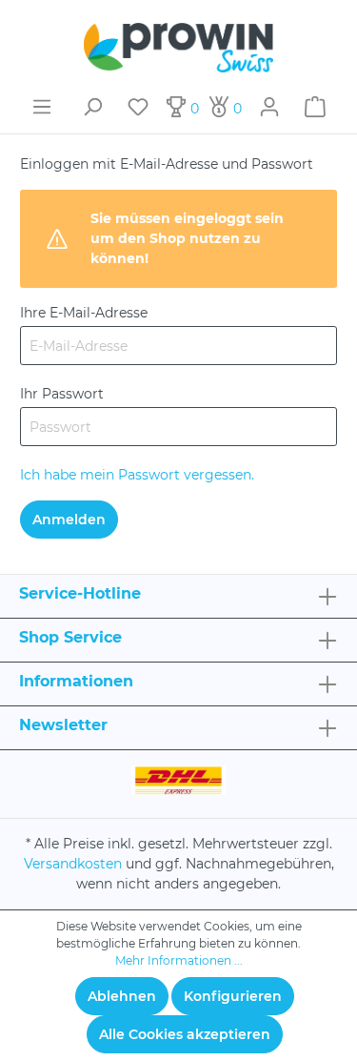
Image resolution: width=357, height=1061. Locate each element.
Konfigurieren (233, 996)
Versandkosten (73, 863)
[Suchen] (92, 107)
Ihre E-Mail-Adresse (84, 312)
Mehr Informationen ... (179, 960)
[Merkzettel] (138, 107)
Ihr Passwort (62, 393)
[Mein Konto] (269, 107)
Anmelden (69, 519)
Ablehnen (122, 996)
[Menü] (42, 107)
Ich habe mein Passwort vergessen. (137, 474)
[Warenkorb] (315, 107)
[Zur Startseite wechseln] (178, 47)
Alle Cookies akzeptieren (184, 1034)
